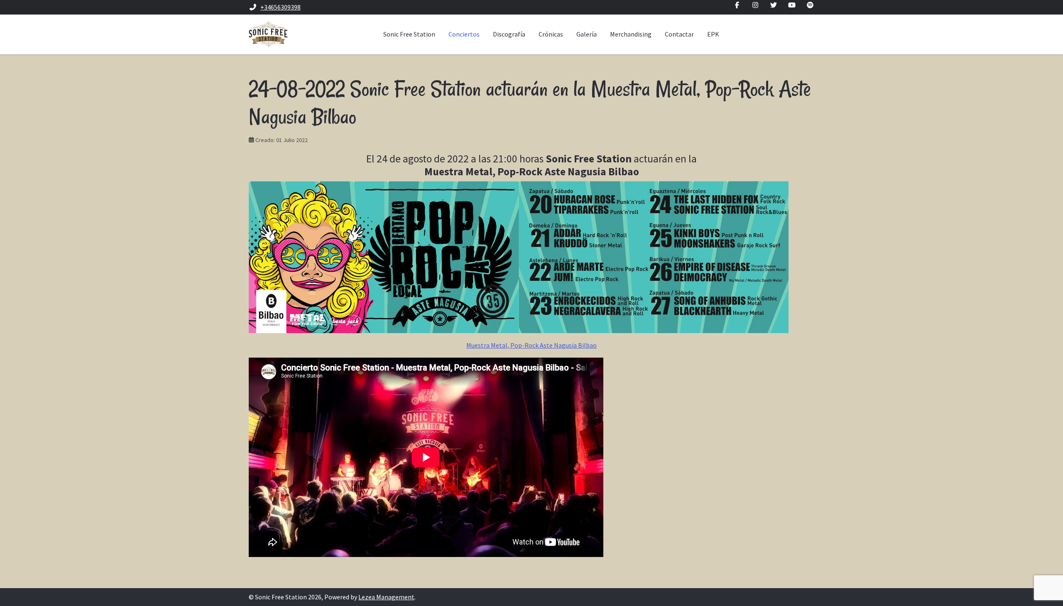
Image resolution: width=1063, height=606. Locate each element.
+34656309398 (280, 7)
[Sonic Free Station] (268, 34)
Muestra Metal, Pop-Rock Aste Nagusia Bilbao (531, 345)
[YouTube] (792, 5)
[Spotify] (810, 5)
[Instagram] (755, 5)
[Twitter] (773, 5)
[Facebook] (737, 5)
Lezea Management (386, 597)
